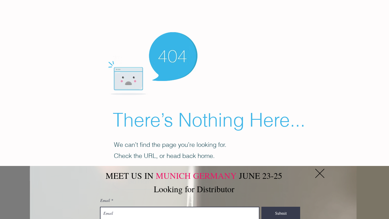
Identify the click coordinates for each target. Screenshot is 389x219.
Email (105, 200)
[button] (319, 173)
